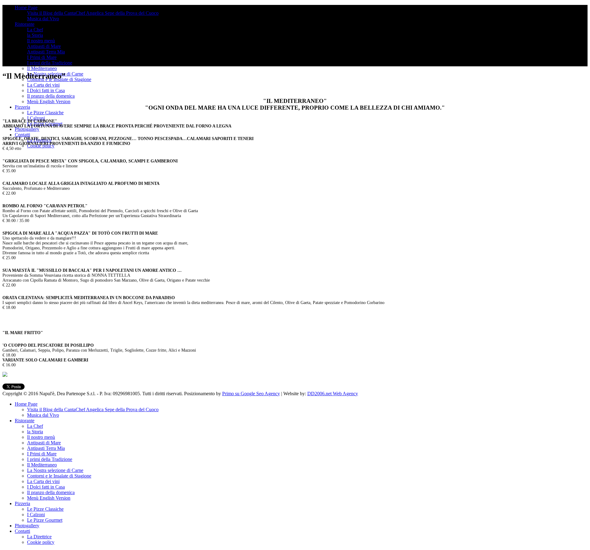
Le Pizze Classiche (45, 112)
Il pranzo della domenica (51, 96)
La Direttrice (39, 536)
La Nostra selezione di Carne (55, 470)
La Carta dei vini (43, 85)
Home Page (26, 7)
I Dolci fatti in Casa (46, 90)
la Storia (35, 35)
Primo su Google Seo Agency (251, 393)
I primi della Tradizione (49, 62)
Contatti (22, 134)
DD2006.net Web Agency (332, 393)
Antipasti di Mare (44, 46)
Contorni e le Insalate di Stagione (59, 475)
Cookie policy (40, 542)
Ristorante (24, 24)
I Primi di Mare (42, 57)
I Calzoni (36, 118)
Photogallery (27, 129)
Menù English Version (48, 101)
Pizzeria (22, 107)
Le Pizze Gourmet (44, 520)
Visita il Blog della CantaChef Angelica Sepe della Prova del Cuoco (93, 13)
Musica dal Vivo (43, 18)
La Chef (35, 29)
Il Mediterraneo (42, 68)
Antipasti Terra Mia (46, 51)
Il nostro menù (41, 40)
